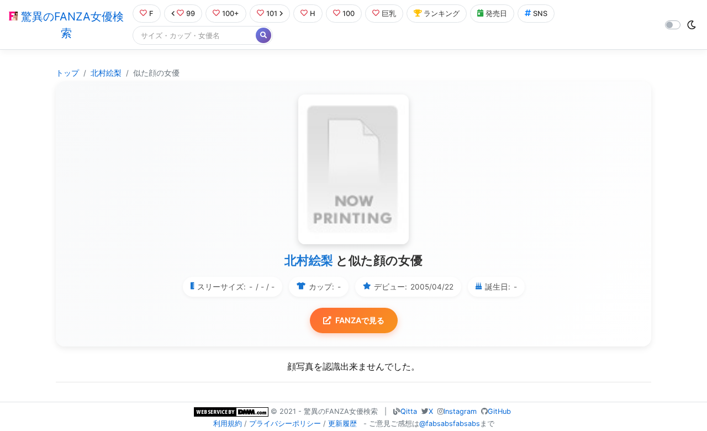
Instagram (460, 411)
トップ (67, 73)
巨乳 (389, 13)
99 (190, 13)
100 (348, 13)
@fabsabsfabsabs (449, 423)
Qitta (408, 411)
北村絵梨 (106, 73)
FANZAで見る (359, 320)
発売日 (496, 13)
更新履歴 (342, 423)
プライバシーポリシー (285, 423)
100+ (230, 13)
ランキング (442, 13)
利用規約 (227, 423)
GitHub (499, 411)
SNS (540, 13)
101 (271, 13)
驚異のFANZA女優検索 (71, 25)
